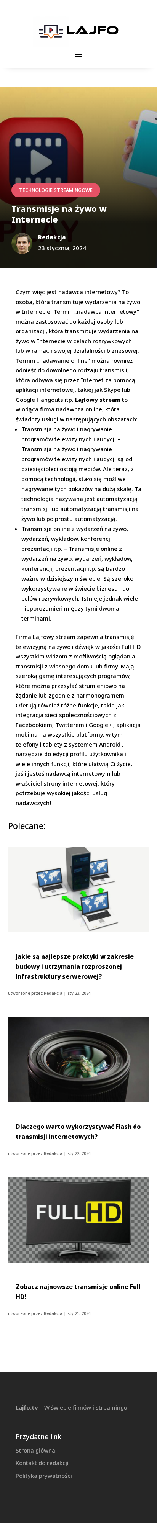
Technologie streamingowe (56, 190)
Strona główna (35, 1450)
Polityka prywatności (44, 1475)
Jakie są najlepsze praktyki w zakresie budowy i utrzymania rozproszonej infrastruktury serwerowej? (75, 966)
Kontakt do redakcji (42, 1463)
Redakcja (53, 993)
